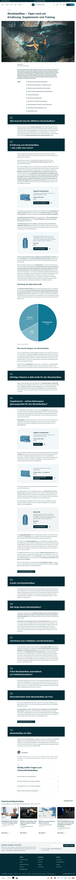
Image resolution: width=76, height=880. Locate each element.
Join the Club (40, 859)
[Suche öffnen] (54, 5)
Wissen (20, 4)
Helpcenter (22, 866)
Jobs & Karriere (59, 859)
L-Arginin (37, 256)
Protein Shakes (20, 419)
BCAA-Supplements (21, 424)
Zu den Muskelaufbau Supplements (25, 571)
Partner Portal (59, 866)
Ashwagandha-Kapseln (25, 534)
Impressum (29, 873)
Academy (58, 864)
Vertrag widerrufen (23, 869)
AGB (48, 848)
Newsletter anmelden (69, 845)
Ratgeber (40, 864)
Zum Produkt (37, 444)
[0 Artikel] (64, 5)
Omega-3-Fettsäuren (31, 541)
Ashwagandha (27, 536)
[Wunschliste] (60, 5)
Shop (2, 4)
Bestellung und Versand (24, 864)
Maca (51, 562)
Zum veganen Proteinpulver (40, 202)
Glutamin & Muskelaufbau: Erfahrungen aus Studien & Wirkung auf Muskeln (28, 823)
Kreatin (20, 454)
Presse (20, 873)
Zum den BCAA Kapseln (39, 248)
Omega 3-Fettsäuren (37, 386)
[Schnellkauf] (51, 202)
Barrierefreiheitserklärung (51, 873)
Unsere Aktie (16, 873)
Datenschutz (24, 873)
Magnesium (24, 386)
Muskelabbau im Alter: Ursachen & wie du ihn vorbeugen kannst (9, 822)
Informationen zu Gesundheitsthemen (40, 873)
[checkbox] (40, 848)
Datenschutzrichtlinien (55, 848)
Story (15, 4)
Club (12, 4)
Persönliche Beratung (24, 859)
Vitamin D (29, 386)
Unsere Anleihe (10, 873)
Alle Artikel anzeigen (68, 800)
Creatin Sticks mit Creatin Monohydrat (40, 478)
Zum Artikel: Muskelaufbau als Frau (25, 721)
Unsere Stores (40, 866)
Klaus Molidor (20, 64)
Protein (25, 166)
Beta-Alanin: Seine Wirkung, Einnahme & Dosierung (47, 822)
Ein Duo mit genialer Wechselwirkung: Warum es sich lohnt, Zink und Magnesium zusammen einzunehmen (65, 824)
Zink (57, 384)
